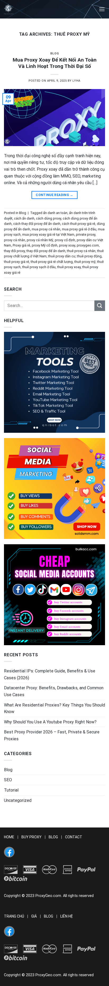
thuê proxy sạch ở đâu (39, 267)
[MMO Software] (54, 382)
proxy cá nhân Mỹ (40, 240)
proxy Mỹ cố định (44, 245)
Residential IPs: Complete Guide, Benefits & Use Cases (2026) (49, 674)
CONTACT (73, 837)
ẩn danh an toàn (55, 213)
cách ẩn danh (24, 218)
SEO (8, 779)
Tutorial (11, 790)
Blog (54, 53)
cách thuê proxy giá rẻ (78, 224)
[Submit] (99, 305)
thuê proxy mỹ (85, 262)
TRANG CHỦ (14, 916)
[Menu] (102, 9)
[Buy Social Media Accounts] (54, 594)
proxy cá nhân (14, 240)
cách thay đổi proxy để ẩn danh (36, 224)
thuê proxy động (89, 256)
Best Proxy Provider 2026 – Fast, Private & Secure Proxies (51, 735)
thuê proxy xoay (69, 267)
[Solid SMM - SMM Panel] (54, 488)
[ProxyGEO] (8, 9)
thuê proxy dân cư (61, 256)
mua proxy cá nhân (46, 229)
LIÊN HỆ (66, 916)
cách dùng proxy (48, 218)
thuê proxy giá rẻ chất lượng (52, 262)
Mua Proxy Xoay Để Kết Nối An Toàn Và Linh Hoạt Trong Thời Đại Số (55, 63)
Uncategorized (17, 800)
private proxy (85, 234)
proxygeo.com (88, 245)
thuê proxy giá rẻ (16, 262)
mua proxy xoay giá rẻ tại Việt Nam (48, 234)
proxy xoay (67, 245)
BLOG (53, 837)
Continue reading (54, 195)
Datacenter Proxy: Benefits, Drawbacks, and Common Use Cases (53, 691)
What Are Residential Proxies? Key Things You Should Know (54, 708)
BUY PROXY (31, 837)
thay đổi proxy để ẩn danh (45, 251)
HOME (9, 837)
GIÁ (34, 916)
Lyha (76, 80)
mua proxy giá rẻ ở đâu (79, 229)
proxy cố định (65, 240)
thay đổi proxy (14, 251)
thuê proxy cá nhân (81, 251)
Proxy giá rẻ (21, 245)
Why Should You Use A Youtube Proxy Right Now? (50, 721)
